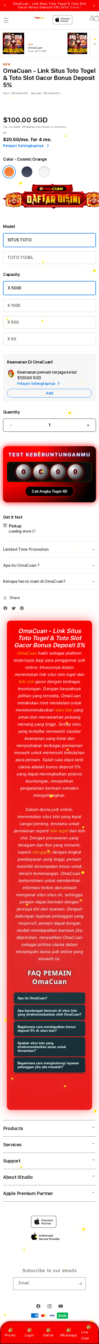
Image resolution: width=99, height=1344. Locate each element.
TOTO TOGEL (20, 257)
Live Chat (85, 1335)
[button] (6, 20)
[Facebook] (6, 609)
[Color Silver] (44, 171)
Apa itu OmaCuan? (32, 998)
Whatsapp (68, 1335)
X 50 (11, 339)
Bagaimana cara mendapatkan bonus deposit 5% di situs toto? (47, 1029)
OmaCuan (27, 653)
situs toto (64, 710)
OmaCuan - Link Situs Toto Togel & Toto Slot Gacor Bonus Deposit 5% (49, 5)
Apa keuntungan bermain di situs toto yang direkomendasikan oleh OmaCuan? (49, 1012)
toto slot (26, 681)
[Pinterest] (23, 609)
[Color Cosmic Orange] (9, 172)
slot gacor (41, 852)
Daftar (48, 1335)
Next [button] (94, 5)
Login (29, 1335)
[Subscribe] (80, 1283)
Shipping (28, 126)
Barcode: (36, 93)
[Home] (39, 18)
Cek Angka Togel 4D (49, 491)
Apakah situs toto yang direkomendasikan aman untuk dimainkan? (42, 1047)
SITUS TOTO (20, 240)
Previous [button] (4, 5)
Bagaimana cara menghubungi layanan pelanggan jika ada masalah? (48, 1065)
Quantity (11, 412)
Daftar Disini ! (70, 7)
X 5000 (14, 288)
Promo (10, 1335)
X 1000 (13, 305)
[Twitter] (15, 609)
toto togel (59, 831)
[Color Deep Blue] (26, 171)
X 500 (13, 322)
